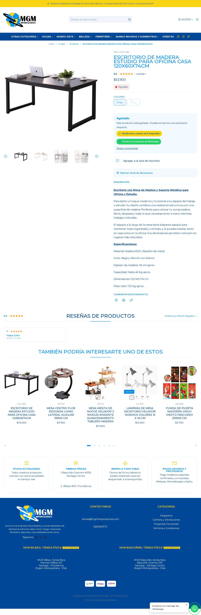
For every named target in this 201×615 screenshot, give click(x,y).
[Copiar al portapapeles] (131, 300)
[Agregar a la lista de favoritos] (34, 383)
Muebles (74, 44)
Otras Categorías (23, 36)
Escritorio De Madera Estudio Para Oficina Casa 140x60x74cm (21, 413)
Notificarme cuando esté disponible (141, 133)
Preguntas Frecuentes (166, 524)
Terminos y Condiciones (166, 528)
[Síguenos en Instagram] (178, 37)
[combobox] (100, 19)
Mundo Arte (65, 36)
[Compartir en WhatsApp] (123, 300)
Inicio (51, 44)
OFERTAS (168, 36)
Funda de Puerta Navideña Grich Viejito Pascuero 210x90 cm (179, 413)
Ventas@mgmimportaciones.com (100, 519)
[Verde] (148, 397)
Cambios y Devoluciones (166, 519)
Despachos (166, 515)
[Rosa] (132, 397)
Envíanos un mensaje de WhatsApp (140, 141)
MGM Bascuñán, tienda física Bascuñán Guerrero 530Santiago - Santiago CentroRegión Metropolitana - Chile (150, 564)
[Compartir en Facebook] (116, 300)
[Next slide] (96, 156)
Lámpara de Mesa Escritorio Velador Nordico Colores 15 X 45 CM (140, 413)
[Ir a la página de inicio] (19, 19)
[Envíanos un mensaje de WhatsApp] (194, 608)
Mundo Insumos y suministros (136, 36)
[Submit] (129, 19)
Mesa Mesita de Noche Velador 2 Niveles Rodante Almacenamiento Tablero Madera (100, 415)
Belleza (84, 36)
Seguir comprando (127, 148)
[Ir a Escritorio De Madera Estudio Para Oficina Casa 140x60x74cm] (21, 383)
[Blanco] (103, 397)
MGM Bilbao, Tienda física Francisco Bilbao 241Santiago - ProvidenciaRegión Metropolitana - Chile (51, 564)
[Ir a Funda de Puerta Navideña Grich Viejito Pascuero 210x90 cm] (179, 383)
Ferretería (102, 36)
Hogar (46, 36)
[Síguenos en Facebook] (183, 37)
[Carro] (197, 19)
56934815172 (100, 526)
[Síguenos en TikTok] (188, 37)
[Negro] (98, 397)
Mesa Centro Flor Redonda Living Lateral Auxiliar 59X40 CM (61, 413)
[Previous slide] (6, 156)
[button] (89, 446)
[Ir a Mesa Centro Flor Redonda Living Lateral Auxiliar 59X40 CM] (61, 383)
